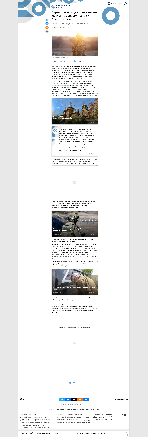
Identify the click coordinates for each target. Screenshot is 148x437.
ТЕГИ (97, 410)
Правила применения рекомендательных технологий (34, 427)
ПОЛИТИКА (63, 405)
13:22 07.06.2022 (55, 27)
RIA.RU (93, 410)
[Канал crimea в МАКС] (86, 399)
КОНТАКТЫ (74, 410)
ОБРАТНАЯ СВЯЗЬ (84, 410)
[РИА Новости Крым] (60, 6)
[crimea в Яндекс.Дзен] (74, 399)
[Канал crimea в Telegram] (62, 399)
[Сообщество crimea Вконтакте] (68, 399)
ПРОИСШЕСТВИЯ (78, 405)
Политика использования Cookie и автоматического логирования (34, 423)
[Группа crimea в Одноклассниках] (80, 399)
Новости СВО (62, 327)
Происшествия (83, 330)
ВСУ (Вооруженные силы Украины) (70, 330)
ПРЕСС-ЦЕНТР (60, 410)
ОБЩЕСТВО (70, 405)
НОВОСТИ (52, 410)
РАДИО (68, 410)
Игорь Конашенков (71, 327)
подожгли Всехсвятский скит (60, 85)
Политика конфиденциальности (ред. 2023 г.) (32, 426)
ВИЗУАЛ (86, 405)
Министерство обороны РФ (83, 327)
